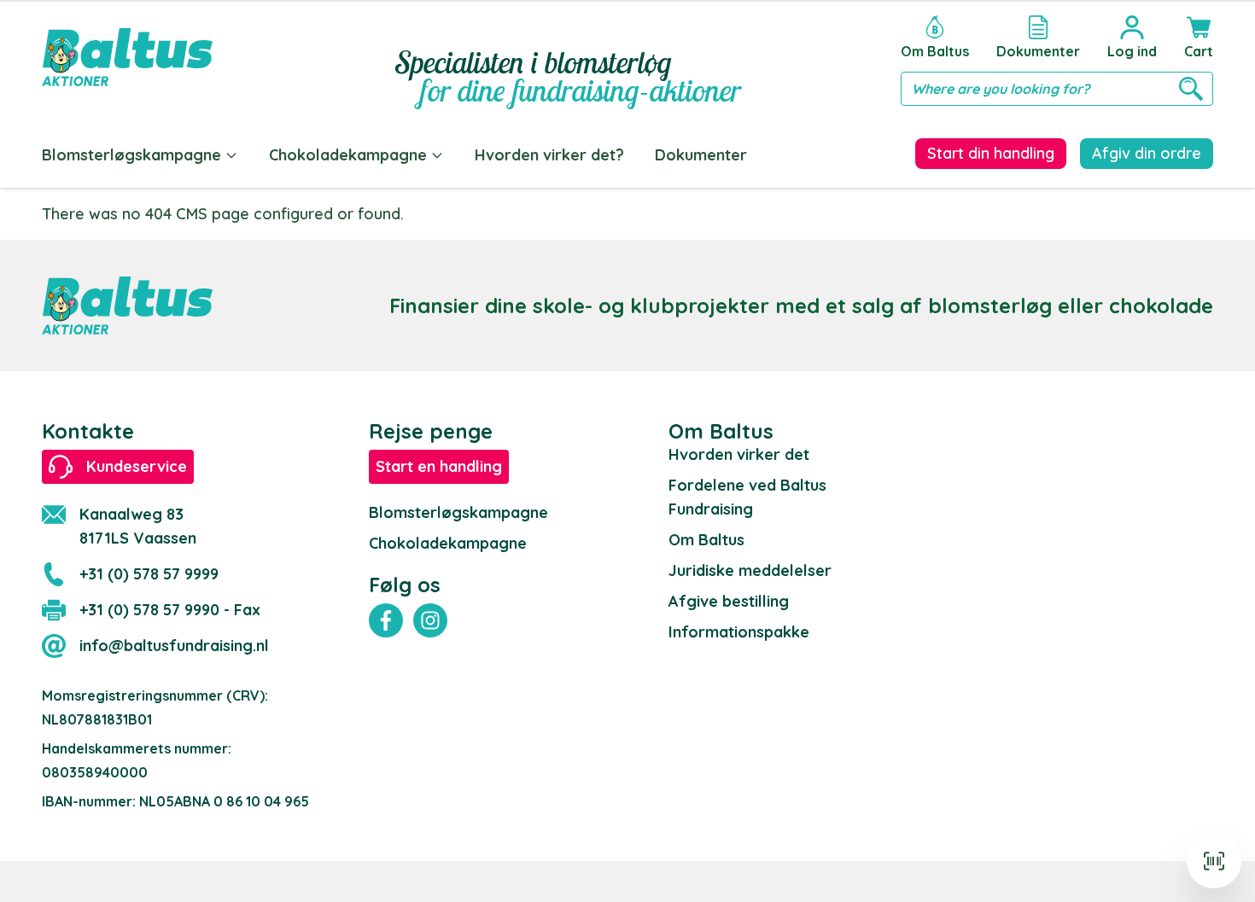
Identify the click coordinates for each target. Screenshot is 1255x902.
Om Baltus (706, 540)
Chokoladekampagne (348, 155)
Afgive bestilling (728, 601)
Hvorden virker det (738, 454)
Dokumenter (701, 155)
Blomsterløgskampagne (131, 155)
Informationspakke (738, 632)
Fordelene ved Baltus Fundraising (747, 497)
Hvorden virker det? (549, 155)
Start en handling (439, 466)
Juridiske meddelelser (750, 570)
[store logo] (127, 57)
